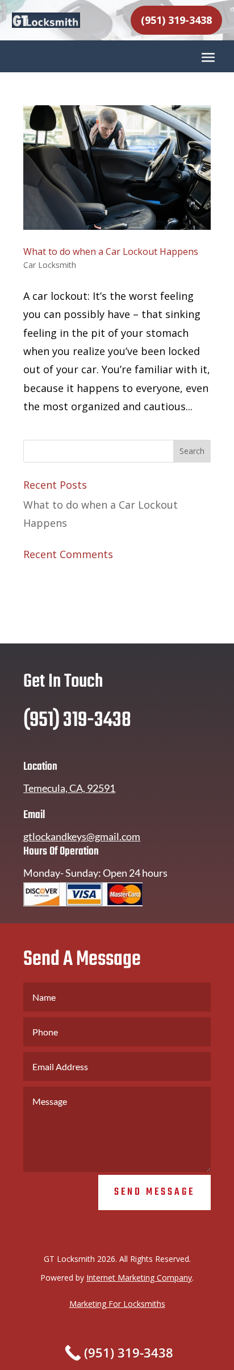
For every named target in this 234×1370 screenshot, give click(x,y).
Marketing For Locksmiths (117, 1303)
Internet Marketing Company (139, 1277)
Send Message (154, 1192)
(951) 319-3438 (176, 20)
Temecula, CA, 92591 (69, 788)
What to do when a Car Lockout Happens (110, 251)
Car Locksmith (49, 264)
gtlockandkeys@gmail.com (81, 836)
